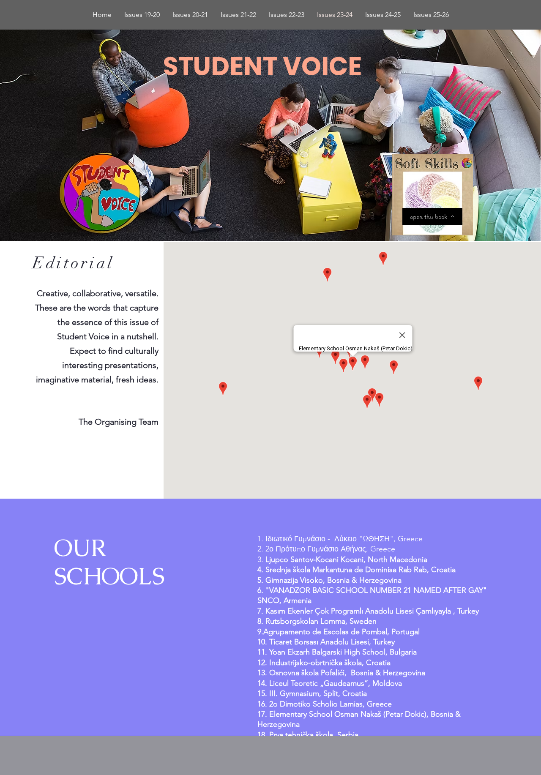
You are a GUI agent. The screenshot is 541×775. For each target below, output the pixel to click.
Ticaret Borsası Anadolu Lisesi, (321, 642)
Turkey (384, 642)
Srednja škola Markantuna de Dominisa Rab (338, 569)
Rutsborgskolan (291, 621)
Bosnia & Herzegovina (364, 580)
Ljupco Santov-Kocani (302, 559)
